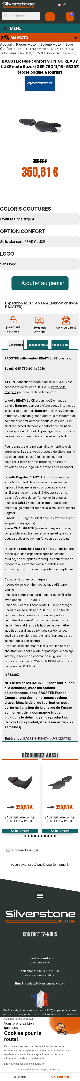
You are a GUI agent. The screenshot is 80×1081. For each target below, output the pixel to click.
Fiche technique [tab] (38, 344)
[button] (70, 16)
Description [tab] (15, 344)
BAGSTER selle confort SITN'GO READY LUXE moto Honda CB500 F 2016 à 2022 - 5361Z (60, 819)
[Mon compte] (50, 16)
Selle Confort (20, 831)
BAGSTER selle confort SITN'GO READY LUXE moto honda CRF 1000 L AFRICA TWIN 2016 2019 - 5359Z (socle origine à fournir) (20, 819)
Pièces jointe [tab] (60, 344)
